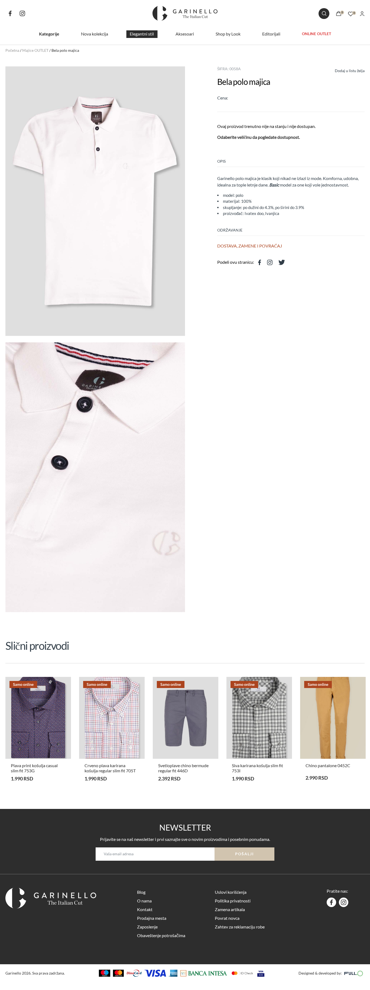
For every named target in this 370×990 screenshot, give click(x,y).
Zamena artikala (230, 909)
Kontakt (144, 909)
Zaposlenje (147, 926)
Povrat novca (227, 918)
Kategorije (49, 33)
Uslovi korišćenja (230, 892)
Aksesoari (185, 33)
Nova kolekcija (94, 33)
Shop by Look (228, 33)
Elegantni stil (142, 33)
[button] (345, 70)
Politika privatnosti (233, 900)
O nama (144, 900)
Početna (12, 50)
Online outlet (317, 33)
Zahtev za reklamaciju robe (240, 926)
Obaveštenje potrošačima (161, 935)
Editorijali (271, 33)
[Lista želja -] (350, 13)
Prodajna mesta (151, 918)
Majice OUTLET (35, 50)
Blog (141, 892)
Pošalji (244, 853)
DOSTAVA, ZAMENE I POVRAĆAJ (249, 245)
